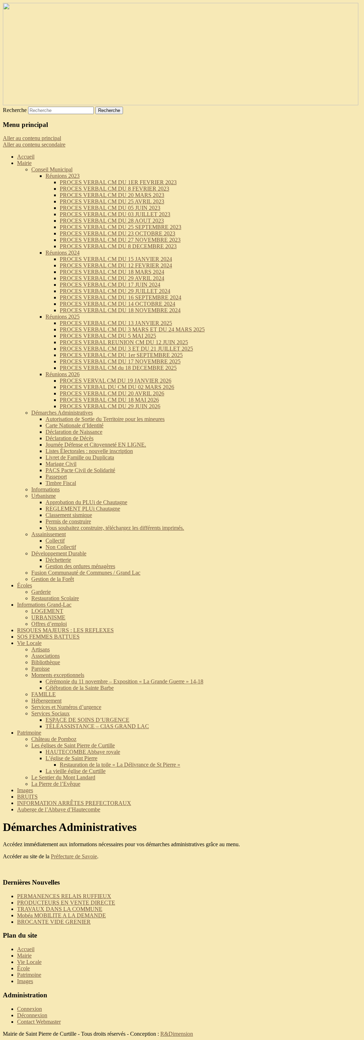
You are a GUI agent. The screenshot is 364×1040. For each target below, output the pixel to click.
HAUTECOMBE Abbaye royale (83, 752)
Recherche (15, 110)
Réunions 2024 (63, 253)
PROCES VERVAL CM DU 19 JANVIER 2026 (115, 381)
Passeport (56, 477)
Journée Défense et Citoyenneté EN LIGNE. (96, 445)
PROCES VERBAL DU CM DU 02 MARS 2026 (117, 387)
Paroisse (40, 669)
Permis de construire (68, 521)
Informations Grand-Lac (44, 605)
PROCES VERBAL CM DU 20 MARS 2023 (112, 195)
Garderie (41, 592)
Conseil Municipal (52, 169)
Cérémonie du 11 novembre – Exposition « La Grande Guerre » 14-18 (124, 681)
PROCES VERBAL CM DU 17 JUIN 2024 (110, 285)
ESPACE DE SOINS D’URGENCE (87, 720)
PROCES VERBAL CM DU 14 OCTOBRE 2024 (117, 304)
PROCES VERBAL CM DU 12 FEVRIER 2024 (116, 265)
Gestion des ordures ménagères (80, 566)
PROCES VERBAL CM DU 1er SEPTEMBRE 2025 (121, 355)
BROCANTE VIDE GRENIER (54, 922)
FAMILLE (43, 694)
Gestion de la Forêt (52, 579)
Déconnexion (32, 1015)
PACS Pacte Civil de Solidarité (80, 470)
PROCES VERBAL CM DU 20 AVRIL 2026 (112, 393)
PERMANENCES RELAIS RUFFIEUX (64, 896)
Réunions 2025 (63, 317)
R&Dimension (176, 1034)
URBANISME (48, 617)
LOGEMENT (47, 611)
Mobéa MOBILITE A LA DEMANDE (61, 915)
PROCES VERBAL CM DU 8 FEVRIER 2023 (114, 189)
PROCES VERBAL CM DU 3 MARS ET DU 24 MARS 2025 (132, 329)
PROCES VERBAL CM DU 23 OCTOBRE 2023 (117, 233)
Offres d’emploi (49, 624)
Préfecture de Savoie (74, 856)
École (23, 968)
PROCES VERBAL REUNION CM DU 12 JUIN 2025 (124, 342)
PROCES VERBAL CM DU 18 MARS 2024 (112, 272)
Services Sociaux (50, 713)
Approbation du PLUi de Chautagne (86, 502)
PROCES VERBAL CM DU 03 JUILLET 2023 (115, 214)
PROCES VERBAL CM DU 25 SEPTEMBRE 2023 (120, 227)
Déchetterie (58, 560)
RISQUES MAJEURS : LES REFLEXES (65, 630)
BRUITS (27, 797)
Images (25, 790)
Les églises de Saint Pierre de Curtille (73, 745)
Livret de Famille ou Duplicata (80, 457)
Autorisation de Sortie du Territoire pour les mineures (105, 419)
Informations (45, 489)
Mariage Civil (61, 464)
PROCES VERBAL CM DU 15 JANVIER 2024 (116, 259)
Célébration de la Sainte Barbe (80, 688)
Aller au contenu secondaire (34, 145)
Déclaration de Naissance (74, 432)
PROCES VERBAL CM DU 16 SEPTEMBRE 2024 (120, 297)
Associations (45, 656)
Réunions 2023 (63, 176)
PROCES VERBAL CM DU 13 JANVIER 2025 (116, 323)
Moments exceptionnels (57, 675)
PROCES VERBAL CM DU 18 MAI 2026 (109, 400)
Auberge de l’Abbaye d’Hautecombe (58, 809)
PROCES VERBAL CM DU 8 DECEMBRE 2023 (118, 246)
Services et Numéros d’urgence (66, 707)
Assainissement (48, 534)
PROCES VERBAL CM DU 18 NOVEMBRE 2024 (120, 310)
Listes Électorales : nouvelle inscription (89, 451)
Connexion (29, 1009)
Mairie (24, 163)
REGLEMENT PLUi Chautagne (83, 509)
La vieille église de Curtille (76, 771)
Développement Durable (58, 553)
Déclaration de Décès (69, 438)
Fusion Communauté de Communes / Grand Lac (85, 573)
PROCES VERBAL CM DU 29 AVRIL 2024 (112, 278)
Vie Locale (29, 643)
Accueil (25, 157)
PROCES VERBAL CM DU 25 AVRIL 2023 (112, 201)
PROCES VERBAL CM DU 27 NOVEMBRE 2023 (120, 240)
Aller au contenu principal (32, 138)
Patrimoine (29, 733)
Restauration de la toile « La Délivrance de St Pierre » (120, 765)
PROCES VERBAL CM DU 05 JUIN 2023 (110, 208)
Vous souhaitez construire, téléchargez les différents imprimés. (115, 528)
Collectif (55, 541)
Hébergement (46, 701)
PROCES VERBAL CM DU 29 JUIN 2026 (110, 406)
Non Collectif (61, 547)
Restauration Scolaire (55, 598)
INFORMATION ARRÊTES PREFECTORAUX (74, 803)
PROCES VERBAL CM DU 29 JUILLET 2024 (115, 291)
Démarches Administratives (62, 413)
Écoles (24, 585)
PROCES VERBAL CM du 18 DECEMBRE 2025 (118, 368)
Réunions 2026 (63, 374)
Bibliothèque (45, 662)
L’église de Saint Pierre (71, 758)
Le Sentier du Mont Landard (63, 777)
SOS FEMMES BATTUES (48, 637)
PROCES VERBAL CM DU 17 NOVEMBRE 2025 (120, 361)
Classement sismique (69, 515)
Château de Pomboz (53, 739)
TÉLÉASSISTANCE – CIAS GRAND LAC (97, 726)
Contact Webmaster (39, 1022)
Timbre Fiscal (61, 483)
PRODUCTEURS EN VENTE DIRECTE (66, 903)
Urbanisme (43, 496)
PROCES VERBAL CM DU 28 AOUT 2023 (112, 221)
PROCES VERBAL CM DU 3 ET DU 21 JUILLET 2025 (126, 349)
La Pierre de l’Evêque (55, 784)
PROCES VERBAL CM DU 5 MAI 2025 (108, 336)
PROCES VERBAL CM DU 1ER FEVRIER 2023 (118, 182)
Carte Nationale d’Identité (74, 425)
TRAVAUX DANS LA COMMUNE (59, 909)
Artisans (40, 649)
